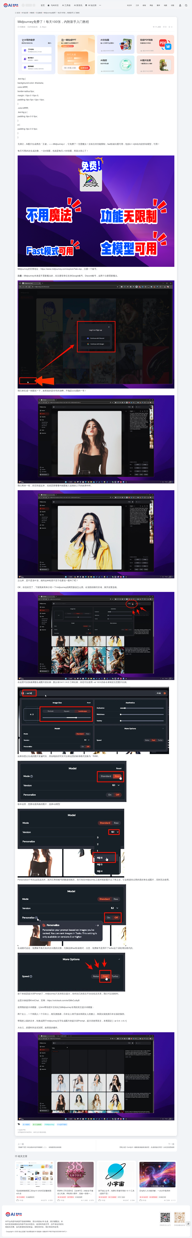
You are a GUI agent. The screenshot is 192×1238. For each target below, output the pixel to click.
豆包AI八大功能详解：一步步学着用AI (154, 1190)
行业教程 (39, 12)
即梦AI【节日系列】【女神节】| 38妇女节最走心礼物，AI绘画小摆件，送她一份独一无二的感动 (75, 1193)
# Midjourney (49, 1124)
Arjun (44, 26)
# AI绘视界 (78, 1197)
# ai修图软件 (30, 1197)
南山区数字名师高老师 (27, 1231)
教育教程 (154, 1197)
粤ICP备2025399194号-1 (58, 1231)
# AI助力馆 (162, 1197)
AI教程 (32, 12)
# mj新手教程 (62, 1124)
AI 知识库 (25, 12)
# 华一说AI (121, 1197)
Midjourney (58, 143)
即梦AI (71, 1197)
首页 (18, 12)
